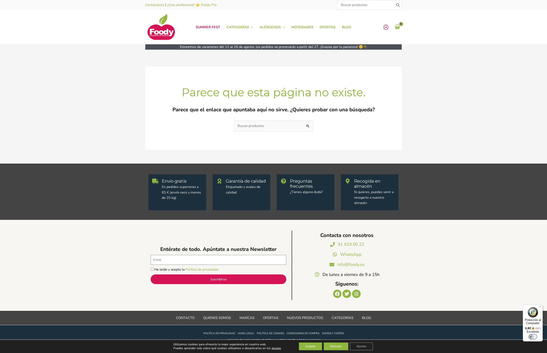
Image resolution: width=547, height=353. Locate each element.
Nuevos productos (305, 318)
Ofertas (270, 318)
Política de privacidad (201, 269)
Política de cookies (270, 333)
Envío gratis (174, 181)
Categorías (342, 318)
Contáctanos (154, 5)
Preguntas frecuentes (301, 184)
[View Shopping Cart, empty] (397, 27)
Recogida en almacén (367, 184)
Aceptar (310, 346)
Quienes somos (217, 318)
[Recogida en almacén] (347, 181)
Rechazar (336, 346)
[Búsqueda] (398, 5)
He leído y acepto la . (186, 269)
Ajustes (361, 346)
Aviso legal (246, 333)
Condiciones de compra (303, 333)
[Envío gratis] (155, 181)
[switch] (533, 336)
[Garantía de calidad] (219, 181)
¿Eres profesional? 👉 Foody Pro (192, 5)
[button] (251, 27)
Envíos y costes (333, 333)
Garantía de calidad (246, 181)
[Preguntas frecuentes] (283, 181)
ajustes (276, 348)
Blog (366, 318)
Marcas (247, 318)
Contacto (185, 318)
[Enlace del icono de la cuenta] (386, 27)
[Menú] (540, 307)
